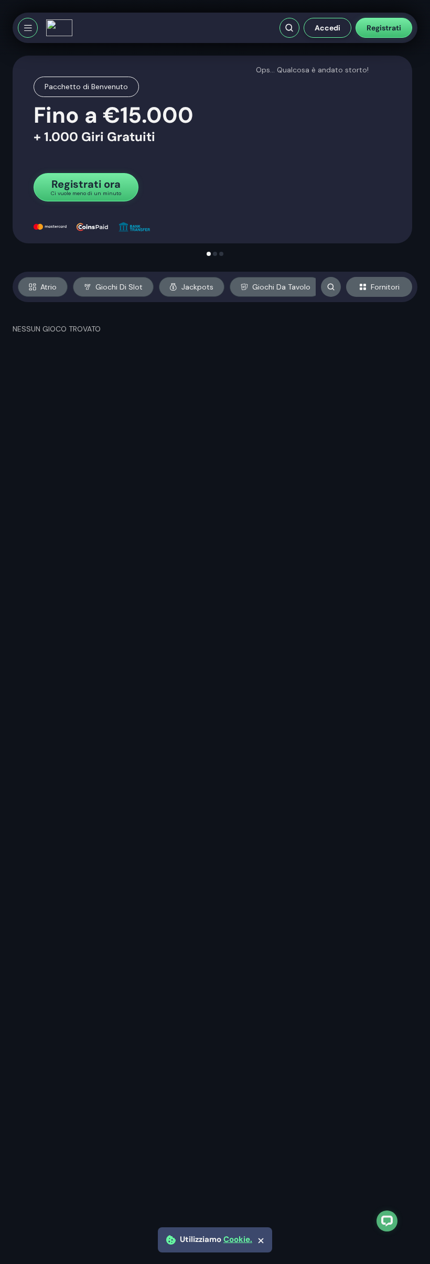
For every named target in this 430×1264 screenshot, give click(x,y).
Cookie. (237, 1240)
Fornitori (385, 287)
